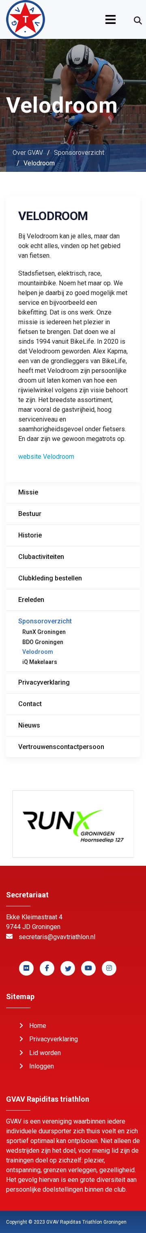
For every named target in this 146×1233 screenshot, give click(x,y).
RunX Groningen (44, 632)
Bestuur (29, 514)
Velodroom (37, 652)
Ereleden (31, 600)
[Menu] (110, 19)
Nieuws (29, 725)
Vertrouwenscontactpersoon (61, 747)
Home (37, 1026)
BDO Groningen (42, 642)
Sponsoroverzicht (45, 621)
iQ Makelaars (39, 662)
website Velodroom (46, 456)
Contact (30, 704)
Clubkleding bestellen (50, 578)
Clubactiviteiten (41, 557)
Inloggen (41, 1066)
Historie (30, 535)
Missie (28, 492)
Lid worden (45, 1053)
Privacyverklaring (44, 682)
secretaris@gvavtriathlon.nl (57, 937)
